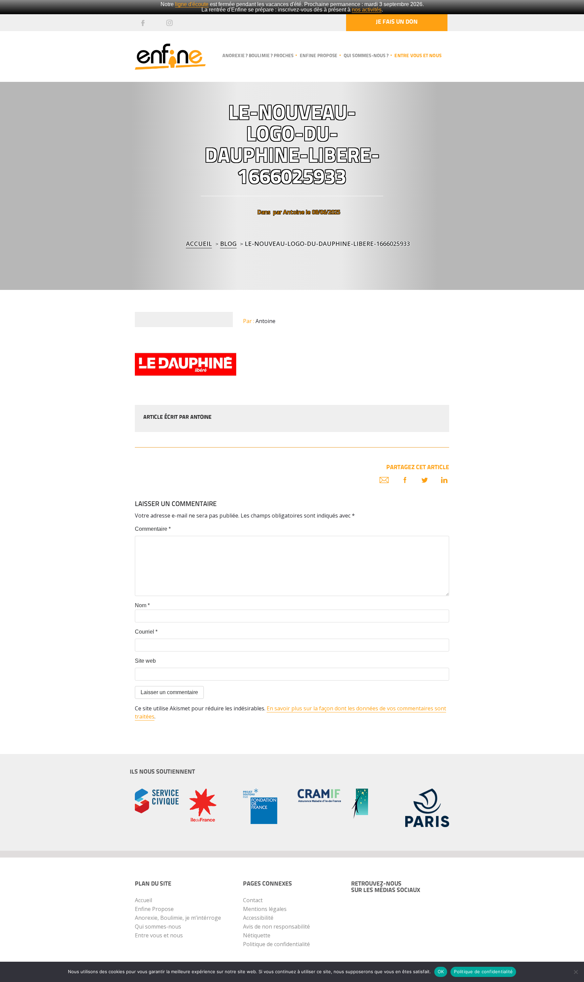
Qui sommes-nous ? (366, 56)
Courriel (146, 632)
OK (441, 971)
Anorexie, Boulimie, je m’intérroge (178, 917)
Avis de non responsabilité (276, 926)
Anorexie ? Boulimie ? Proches (257, 56)
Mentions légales (265, 909)
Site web (145, 661)
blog (228, 243)
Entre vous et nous (417, 56)
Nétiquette (256, 935)
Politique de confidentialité (276, 944)
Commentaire (153, 529)
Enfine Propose (154, 909)
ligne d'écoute (192, 4)
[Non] (575, 971)
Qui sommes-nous (158, 926)
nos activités (367, 10)
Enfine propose (318, 56)
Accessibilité (258, 917)
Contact (253, 900)
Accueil (199, 243)
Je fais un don (397, 22)
